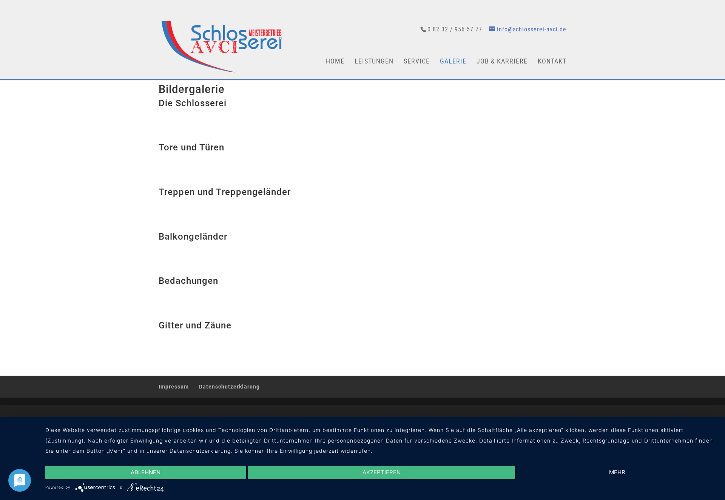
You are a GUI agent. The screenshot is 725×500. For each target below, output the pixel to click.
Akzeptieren (381, 472)
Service (417, 62)
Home (335, 62)
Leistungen (374, 62)
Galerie (453, 62)
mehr (617, 472)
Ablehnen (145, 472)
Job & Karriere (502, 62)
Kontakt (552, 62)
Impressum (174, 387)
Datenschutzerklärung (229, 387)
